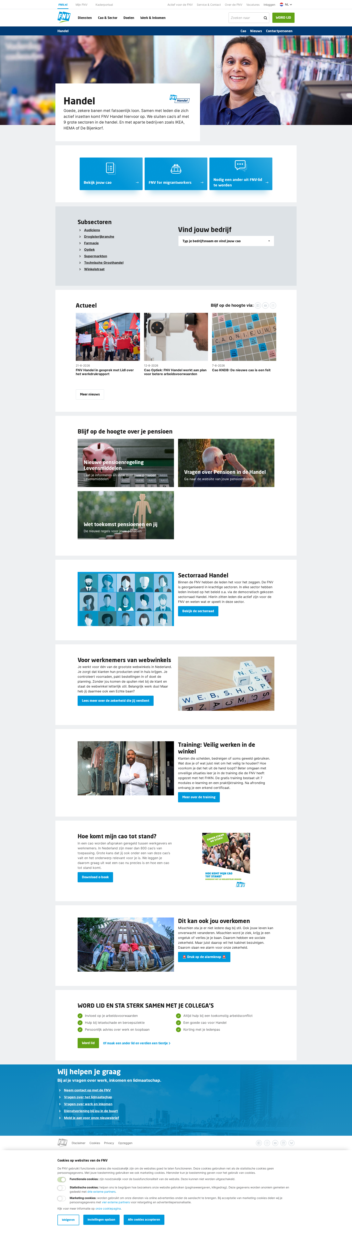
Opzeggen (125, 1143)
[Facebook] (258, 305)
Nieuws (256, 31)
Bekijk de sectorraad (198, 611)
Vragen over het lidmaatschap (88, 1097)
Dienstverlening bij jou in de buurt (91, 1111)
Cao (243, 31)
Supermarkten (95, 256)
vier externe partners (116, 1202)
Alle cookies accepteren (144, 1219)
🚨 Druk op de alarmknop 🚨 (204, 957)
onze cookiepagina (108, 1208)
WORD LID (283, 17)
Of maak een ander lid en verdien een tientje (135, 1043)
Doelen (128, 18)
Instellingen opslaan (101, 1219)
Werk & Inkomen (153, 18)
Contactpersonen (279, 31)
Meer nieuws (90, 394)
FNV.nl (62, 4)
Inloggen (269, 4)
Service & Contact (209, 4)
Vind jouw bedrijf (205, 229)
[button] (286, 4)
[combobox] (226, 241)
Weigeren (68, 1219)
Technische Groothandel (103, 263)
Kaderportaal (104, 4)
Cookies (94, 1143)
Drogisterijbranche (99, 236)
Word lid (88, 1043)
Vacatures (253, 4)
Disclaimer (78, 1143)
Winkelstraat (94, 269)
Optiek (89, 249)
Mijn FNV (81, 4)
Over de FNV (233, 4)
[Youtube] (265, 305)
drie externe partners (101, 1191)
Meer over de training (199, 797)
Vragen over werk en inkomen (88, 1104)
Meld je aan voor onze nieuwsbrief (91, 1118)
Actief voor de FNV (180, 4)
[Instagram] (273, 305)
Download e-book (95, 877)
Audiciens (92, 230)
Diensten (85, 18)
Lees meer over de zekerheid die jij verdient (115, 700)
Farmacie (91, 243)
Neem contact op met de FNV (87, 1090)
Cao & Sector (107, 18)
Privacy (109, 1143)
